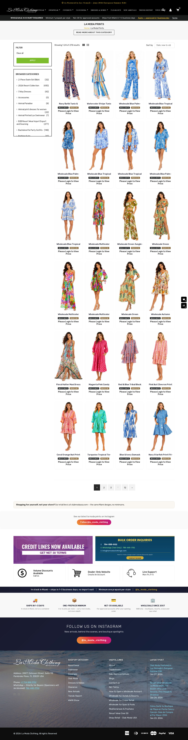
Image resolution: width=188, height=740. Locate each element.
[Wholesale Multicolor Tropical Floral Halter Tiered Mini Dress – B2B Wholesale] (99, 216)
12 (125, 487)
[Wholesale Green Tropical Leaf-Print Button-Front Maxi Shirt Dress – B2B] (130, 286)
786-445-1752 (32, 688)
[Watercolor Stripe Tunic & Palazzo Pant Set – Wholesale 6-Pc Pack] (99, 76)
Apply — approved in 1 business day (153, 18)
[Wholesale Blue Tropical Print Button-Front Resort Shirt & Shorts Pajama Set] (99, 146)
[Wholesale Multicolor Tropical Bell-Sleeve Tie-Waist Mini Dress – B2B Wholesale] (99, 286)
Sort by (149, 45)
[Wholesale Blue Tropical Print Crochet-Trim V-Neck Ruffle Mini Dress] (68, 216)
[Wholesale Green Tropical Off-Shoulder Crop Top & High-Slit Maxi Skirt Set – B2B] (161, 216)
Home (86, 28)
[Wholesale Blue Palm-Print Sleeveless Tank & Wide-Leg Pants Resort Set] (130, 76)
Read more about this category (94, 32)
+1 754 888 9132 (28, 682)
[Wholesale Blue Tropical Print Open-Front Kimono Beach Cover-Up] (130, 146)
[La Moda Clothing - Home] (22, 10)
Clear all (20, 53)
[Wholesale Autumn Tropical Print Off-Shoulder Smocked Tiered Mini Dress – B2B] (161, 286)
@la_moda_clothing (146, 589)
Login (68, 111)
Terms (174, 18)
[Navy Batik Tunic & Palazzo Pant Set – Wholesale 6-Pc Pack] (68, 76)
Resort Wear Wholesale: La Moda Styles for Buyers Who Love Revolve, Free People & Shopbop (161, 689)
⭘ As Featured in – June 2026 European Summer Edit (94, 2)
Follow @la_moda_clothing (94, 522)
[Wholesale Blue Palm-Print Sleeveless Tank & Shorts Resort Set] (68, 146)
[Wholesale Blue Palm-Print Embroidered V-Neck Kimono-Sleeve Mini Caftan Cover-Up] (161, 146)
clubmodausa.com (79, 505)
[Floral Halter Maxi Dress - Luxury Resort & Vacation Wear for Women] (68, 357)
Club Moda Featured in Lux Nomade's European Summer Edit (161, 668)
